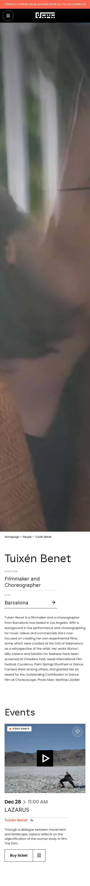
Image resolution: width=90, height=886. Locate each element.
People (27, 537)
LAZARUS (17, 810)
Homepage (12, 537)
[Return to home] (45, 15)
